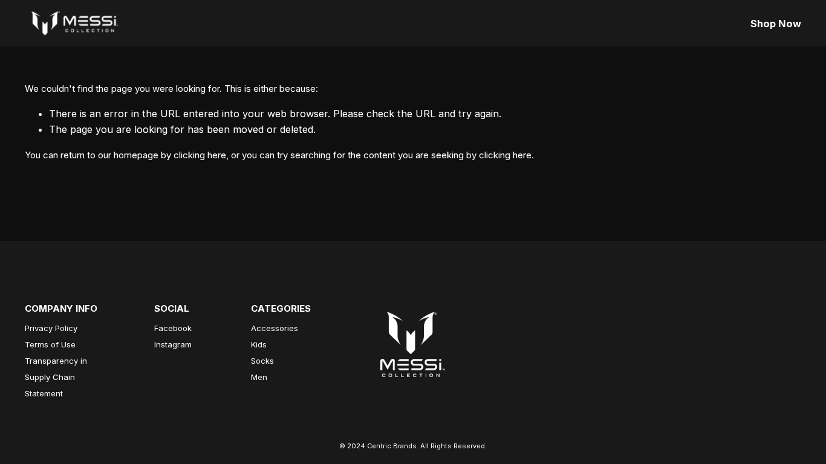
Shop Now (775, 24)
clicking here (200, 155)
